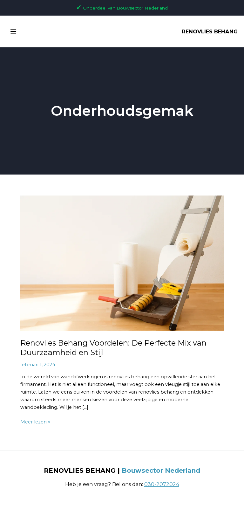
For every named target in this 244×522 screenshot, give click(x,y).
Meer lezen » (35, 421)
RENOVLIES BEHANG (210, 31)
